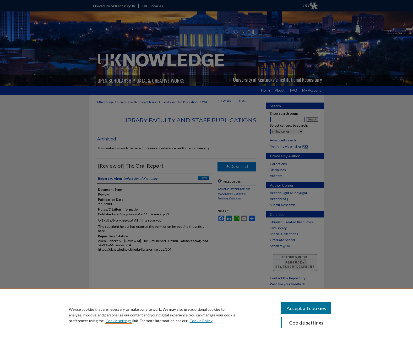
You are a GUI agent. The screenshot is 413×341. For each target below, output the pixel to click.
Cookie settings (118, 320)
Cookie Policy (201, 320)
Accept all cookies (306, 308)
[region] (206, 315)
